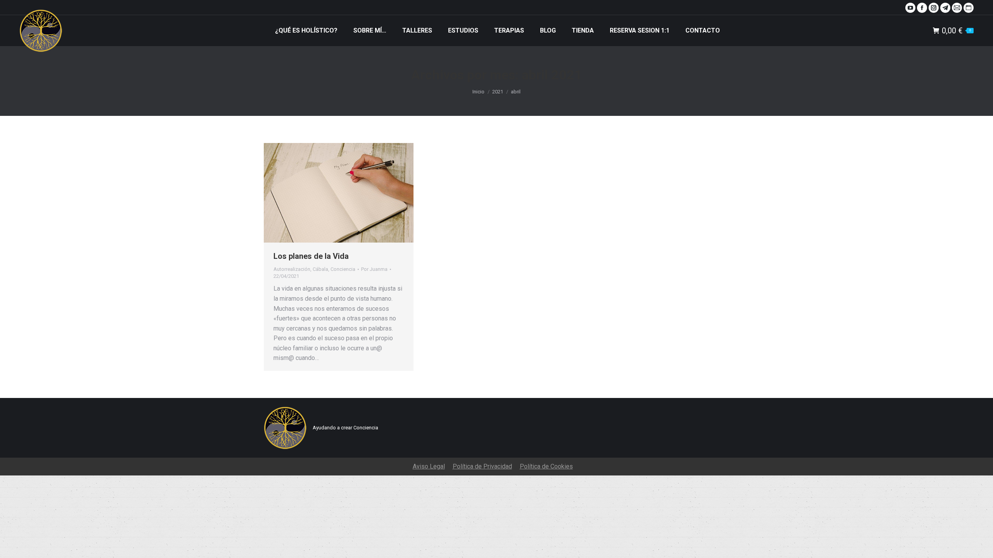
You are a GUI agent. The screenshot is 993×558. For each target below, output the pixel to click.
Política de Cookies (546, 466)
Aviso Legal (429, 466)
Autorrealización (291, 269)
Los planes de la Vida (311, 256)
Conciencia (342, 269)
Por (374, 269)
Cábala (320, 269)
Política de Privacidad (482, 466)
